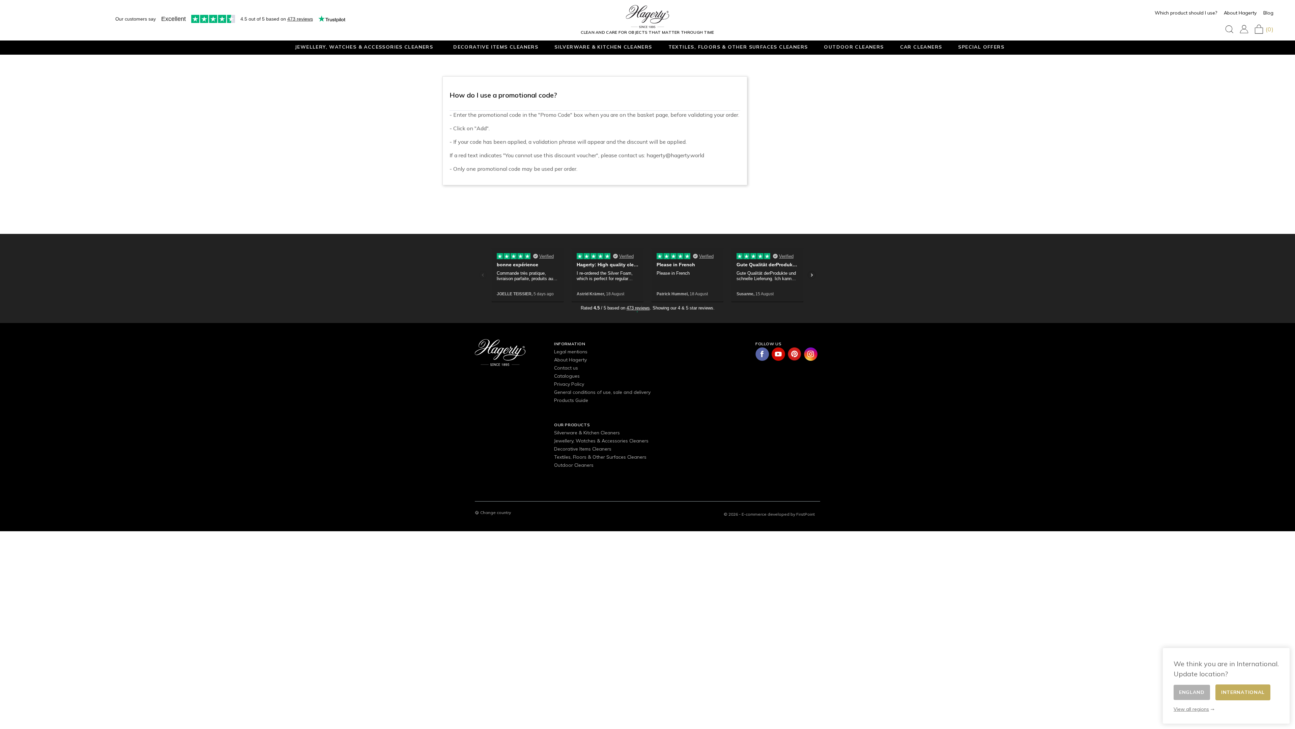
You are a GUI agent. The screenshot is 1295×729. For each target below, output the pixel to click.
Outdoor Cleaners (854, 47)
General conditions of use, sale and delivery (602, 392)
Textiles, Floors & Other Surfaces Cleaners (738, 47)
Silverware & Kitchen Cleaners (603, 47)
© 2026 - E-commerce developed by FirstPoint (769, 514)
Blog (1268, 13)
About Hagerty (1240, 13)
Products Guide (571, 400)
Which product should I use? (1186, 13)
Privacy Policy (569, 384)
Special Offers (981, 47)
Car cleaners (921, 47)
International (1243, 692)
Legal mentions (570, 352)
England (1192, 692)
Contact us (566, 368)
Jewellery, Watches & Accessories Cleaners (364, 47)
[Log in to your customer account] (1244, 29)
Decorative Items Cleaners (495, 47)
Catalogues (567, 376)
